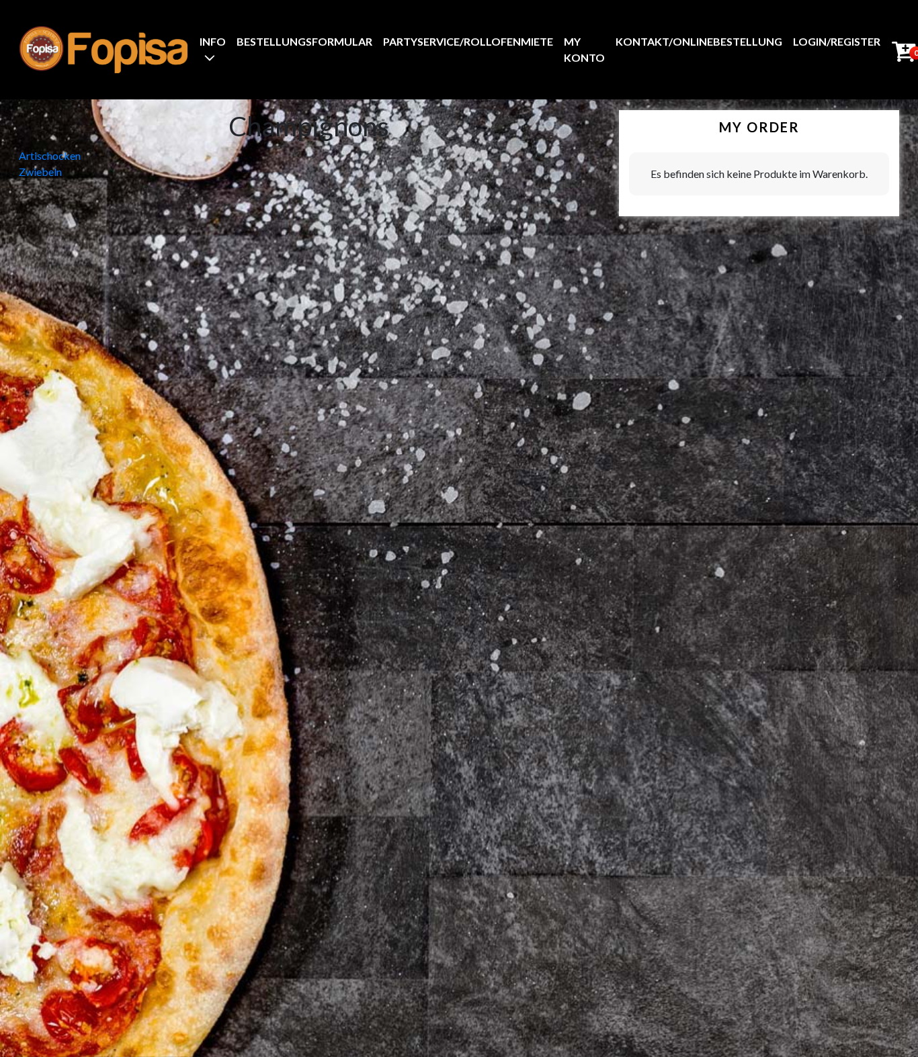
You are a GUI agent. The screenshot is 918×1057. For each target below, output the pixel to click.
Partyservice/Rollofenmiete (468, 41)
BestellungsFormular (304, 41)
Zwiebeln (40, 171)
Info (213, 41)
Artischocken (50, 155)
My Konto (584, 49)
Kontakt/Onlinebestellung (699, 41)
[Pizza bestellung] (103, 49)
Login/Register (836, 41)
